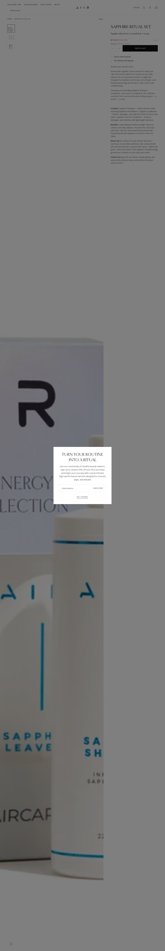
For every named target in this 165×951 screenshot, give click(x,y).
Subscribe (98, 488)
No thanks (82, 497)
